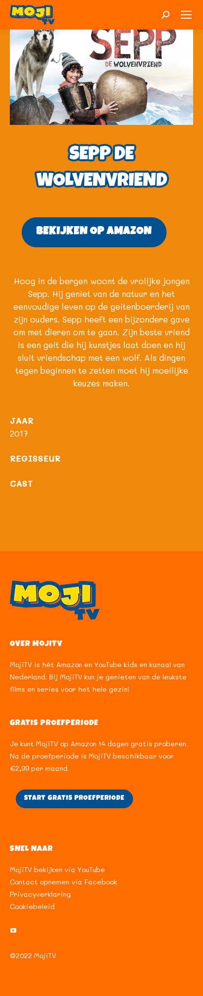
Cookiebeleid (32, 906)
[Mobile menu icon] (186, 15)
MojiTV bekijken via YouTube (57, 869)
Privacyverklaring (40, 894)
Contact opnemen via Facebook (63, 881)
